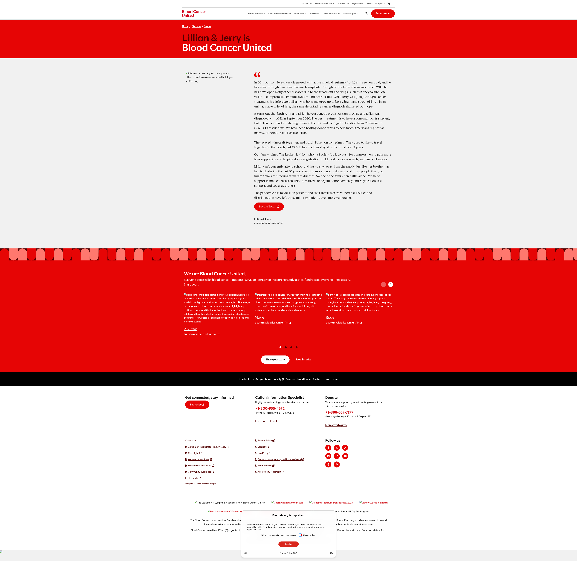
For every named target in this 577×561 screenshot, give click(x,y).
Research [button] (314, 13)
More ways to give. (336, 425)
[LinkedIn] (328, 456)
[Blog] (337, 464)
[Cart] (388, 3)
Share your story (275, 359)
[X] (345, 448)
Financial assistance (323, 3)
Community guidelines (199, 471)
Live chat (260, 421)
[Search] (366, 13)
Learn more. (331, 379)
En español (379, 3)
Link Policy (263, 453)
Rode (330, 317)
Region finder (357, 3)
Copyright (193, 453)
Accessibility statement (269, 471)
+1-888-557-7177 (339, 412)
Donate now (383, 13)
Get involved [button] (330, 13)
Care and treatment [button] (278, 13)
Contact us (190, 440)
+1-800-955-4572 (270, 408)
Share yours (191, 284)
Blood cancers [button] (255, 13)
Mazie (259, 317)
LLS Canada (191, 478)
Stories (207, 26)
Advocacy (342, 3)
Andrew (190, 329)
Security (262, 446)
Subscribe (195, 404)
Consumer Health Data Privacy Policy (207, 446)
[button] (390, 284)
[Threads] (328, 464)
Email (273, 421)
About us (305, 3)
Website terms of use (198, 459)
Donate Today (267, 206)
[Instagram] (337, 448)
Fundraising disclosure (199, 465)
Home (185, 26)
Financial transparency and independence (279, 459)
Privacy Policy (265, 440)
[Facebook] (328, 448)
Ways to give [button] (349, 13)
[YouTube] (345, 456)
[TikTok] (337, 456)
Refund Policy (265, 465)
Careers (369, 3)
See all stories (303, 359)
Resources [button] (299, 13)
